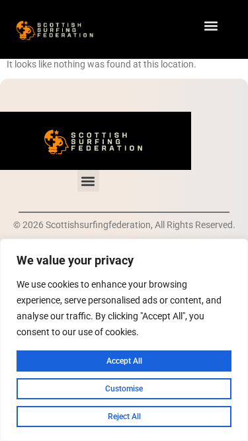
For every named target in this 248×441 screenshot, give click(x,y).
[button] (211, 26)
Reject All (124, 416)
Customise (124, 388)
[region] (124, 340)
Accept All (124, 361)
